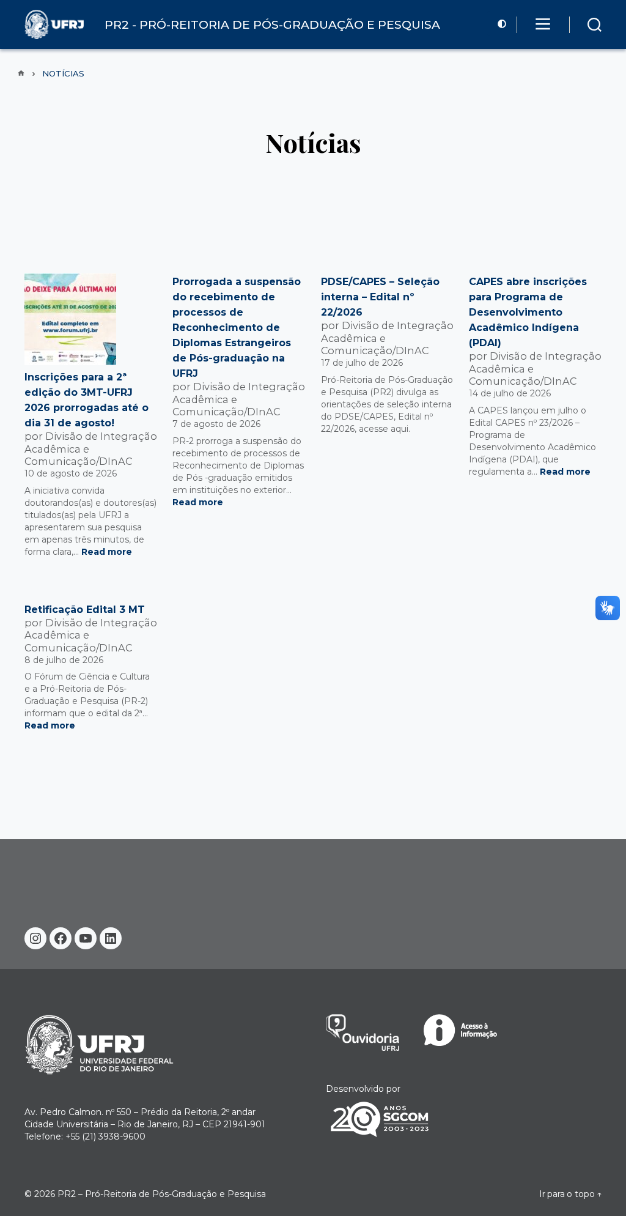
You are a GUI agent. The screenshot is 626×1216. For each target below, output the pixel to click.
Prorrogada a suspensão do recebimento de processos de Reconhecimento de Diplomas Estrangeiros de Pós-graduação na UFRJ (236, 327)
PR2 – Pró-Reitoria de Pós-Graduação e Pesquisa (161, 1193)
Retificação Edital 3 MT (84, 609)
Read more (106, 551)
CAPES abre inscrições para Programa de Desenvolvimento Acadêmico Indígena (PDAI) (528, 312)
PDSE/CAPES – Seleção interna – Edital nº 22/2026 (380, 297)
